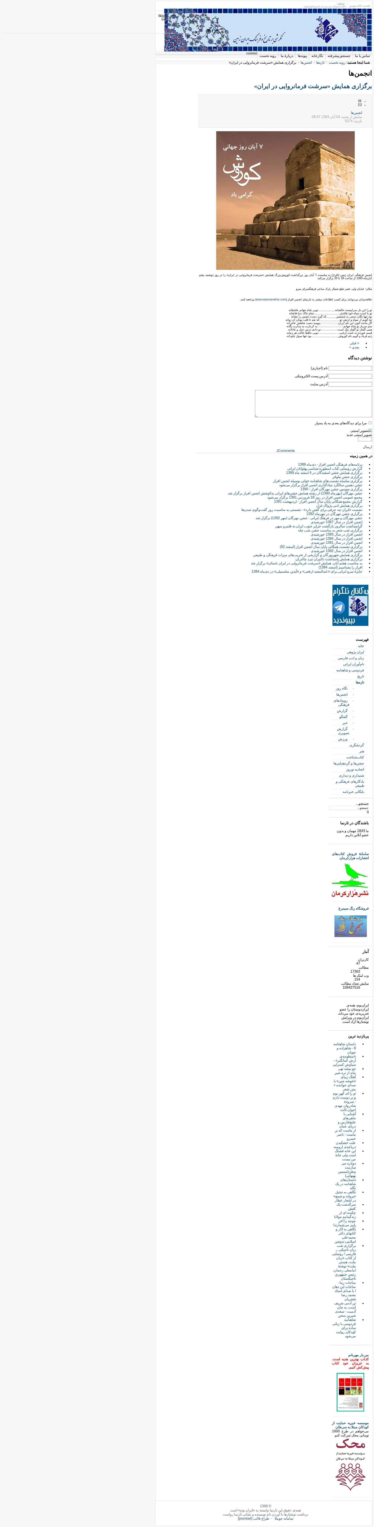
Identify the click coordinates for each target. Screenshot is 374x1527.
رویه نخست (337, 62)
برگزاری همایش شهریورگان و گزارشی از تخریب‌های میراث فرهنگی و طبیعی (307, 555)
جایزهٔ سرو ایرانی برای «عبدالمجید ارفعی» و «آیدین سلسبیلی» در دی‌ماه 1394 (306, 571)
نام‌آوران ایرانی (353, 664)
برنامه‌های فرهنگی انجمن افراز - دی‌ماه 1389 (330, 464)
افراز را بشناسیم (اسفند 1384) (340, 567)
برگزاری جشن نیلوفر (347, 477)
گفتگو (343, 717)
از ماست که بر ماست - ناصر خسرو (345, 1134)
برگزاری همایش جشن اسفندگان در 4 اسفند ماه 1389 (324, 472)
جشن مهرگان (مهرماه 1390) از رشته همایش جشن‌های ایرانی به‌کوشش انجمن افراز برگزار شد (295, 493)
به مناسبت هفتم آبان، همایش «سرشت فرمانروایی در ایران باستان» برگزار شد (306, 563)
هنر (361, 751)
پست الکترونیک (360, 105)
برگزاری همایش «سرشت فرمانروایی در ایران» (313, 86)
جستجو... (362, 803)
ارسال (367, 447)
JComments (285, 451)
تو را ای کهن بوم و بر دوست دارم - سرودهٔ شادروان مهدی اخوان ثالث (344, 1101)
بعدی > (354, 347)
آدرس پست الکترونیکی (311, 376)
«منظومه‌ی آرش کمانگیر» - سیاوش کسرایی (344, 1060)
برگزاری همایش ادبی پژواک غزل (339, 505)
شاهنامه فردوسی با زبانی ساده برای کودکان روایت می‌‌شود (344, 1328)
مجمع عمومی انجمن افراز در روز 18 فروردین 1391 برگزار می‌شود (314, 497)
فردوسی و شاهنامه (350, 670)
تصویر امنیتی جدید (359, 435)
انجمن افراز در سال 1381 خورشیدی (336, 542)
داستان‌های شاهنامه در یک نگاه (345, 1184)
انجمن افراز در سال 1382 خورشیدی (336, 551)
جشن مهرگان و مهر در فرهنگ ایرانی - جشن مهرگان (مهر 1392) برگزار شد (309, 518)
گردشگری (356, 745)
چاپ (360, 101)
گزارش (342, 710)
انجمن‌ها (306, 62)
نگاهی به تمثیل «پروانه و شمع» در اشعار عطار (345, 1196)
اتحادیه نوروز (355, 769)
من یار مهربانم (358, 1355)
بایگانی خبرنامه (353, 791)
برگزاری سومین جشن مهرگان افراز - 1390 (331, 489)
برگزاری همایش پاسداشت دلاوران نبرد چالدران (328, 559)
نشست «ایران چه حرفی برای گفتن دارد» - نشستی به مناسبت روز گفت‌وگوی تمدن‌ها (301, 510)
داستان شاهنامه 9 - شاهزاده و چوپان (344, 1048)
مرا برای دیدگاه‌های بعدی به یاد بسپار (341, 423)
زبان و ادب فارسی (351, 658)
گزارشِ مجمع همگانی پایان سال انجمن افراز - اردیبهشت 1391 (318, 501)
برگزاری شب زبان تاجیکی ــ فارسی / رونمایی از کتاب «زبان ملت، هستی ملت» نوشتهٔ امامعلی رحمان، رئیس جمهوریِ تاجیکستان (344, 1262)
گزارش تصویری (343, 731)
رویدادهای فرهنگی (341, 702)
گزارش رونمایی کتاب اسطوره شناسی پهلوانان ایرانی (324, 468)
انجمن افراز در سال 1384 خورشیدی (336, 538)
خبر (345, 723)
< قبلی (354, 343)
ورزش (343, 739)
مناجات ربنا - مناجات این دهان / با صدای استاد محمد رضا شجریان (344, 1291)
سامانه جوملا (284, 1518)
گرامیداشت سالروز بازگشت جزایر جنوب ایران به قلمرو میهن (318, 526)
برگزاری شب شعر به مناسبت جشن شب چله (330, 530)
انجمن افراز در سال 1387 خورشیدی (336, 522)
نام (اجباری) (319, 368)
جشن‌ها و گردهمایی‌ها (349, 763)
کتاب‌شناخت (355, 757)
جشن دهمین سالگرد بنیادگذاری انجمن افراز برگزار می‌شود (320, 485)
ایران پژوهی (355, 652)
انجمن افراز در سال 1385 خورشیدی (336, 534)
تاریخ (360, 676)
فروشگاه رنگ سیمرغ (354, 908)
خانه (361, 646)
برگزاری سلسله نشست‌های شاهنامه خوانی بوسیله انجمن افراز (317, 481)
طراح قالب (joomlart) (253, 1518)
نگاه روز (342, 688)
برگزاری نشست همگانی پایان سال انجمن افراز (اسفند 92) (321, 547)
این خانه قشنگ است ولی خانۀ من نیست (345, 1155)
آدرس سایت (319, 384)
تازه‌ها (320, 62)
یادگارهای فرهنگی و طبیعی (350, 783)
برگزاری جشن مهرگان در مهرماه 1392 (334, 514)
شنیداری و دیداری (351, 775)
